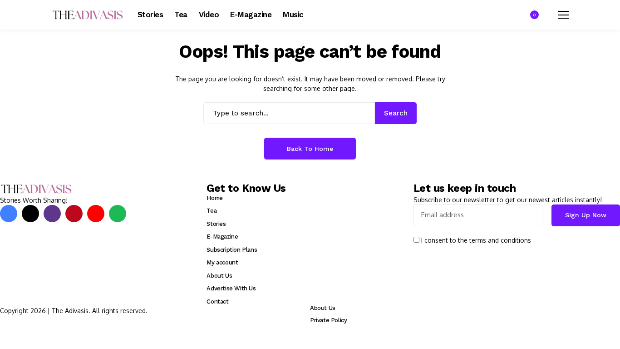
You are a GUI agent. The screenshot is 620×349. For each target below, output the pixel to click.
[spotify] (117, 213)
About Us (219, 275)
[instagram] (52, 213)
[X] (30, 213)
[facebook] (8, 213)
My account (222, 262)
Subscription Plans (232, 249)
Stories (216, 223)
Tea (212, 210)
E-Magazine (222, 236)
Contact (217, 301)
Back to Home (310, 148)
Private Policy (328, 320)
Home (214, 197)
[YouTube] (95, 213)
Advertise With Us (231, 288)
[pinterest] (74, 213)
